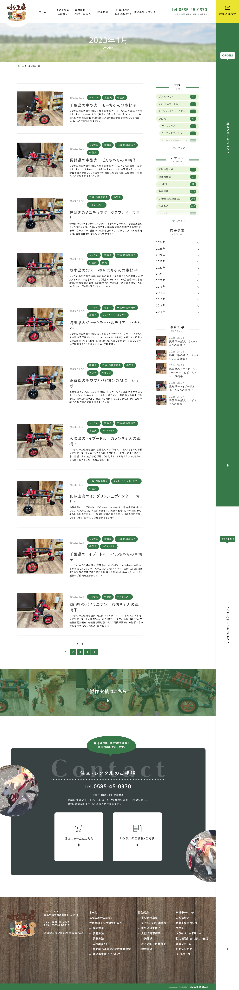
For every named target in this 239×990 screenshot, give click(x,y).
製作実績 (147, 949)
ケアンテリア (178, 126)
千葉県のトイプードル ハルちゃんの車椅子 (105, 557)
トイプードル (108, 430)
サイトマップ (183, 954)
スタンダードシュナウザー (176, 111)
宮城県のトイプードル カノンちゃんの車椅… (105, 441)
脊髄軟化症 (176, 177)
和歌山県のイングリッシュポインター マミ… (104, 499)
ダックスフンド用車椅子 (155, 923)
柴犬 (104, 263)
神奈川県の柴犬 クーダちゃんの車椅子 (184, 357)
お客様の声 (183, 917)
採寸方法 (98, 928)
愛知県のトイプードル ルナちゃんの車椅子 (183, 388)
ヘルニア (94, 98)
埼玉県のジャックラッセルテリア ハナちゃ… (105, 325)
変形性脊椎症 (176, 169)
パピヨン (106, 373)
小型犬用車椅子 (151, 917)
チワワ (92, 373)
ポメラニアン (124, 597)
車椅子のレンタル (186, 912)
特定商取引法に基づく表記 (192, 938)
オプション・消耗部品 (153, 943)
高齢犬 (108, 98)
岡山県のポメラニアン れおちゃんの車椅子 (104, 607)
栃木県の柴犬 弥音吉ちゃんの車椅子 (103, 270)
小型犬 (117, 197)
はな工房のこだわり (101, 917)
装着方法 (98, 933)
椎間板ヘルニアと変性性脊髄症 (112, 949)
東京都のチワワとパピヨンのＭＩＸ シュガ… (104, 383)
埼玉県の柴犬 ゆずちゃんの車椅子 (183, 402)
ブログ (180, 928)
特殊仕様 (147, 938)
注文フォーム (184, 943)
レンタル (93, 145)
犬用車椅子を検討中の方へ (105, 923)
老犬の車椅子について (106, 954)
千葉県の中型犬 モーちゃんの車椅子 (103, 105)
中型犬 (121, 98)
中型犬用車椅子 (151, 928)
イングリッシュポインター (126, 481)
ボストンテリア (176, 97)
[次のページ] (94, 652)
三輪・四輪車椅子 (126, 145)
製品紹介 (143, 912)
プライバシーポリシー (188, 933)
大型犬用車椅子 (151, 933)
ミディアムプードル (176, 104)
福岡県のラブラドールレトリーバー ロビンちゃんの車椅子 (183, 373)
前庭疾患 (177, 191)
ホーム (20, 66)
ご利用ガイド (100, 943)
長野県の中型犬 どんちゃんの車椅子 (103, 160)
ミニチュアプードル (178, 133)
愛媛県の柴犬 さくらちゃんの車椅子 (183, 343)
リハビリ (176, 184)
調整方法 (98, 938)
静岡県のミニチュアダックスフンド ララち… (104, 215)
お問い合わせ (184, 949)
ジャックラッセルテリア (114, 315)
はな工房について (187, 923)
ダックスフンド (96, 205)
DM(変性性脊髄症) (177, 199)
